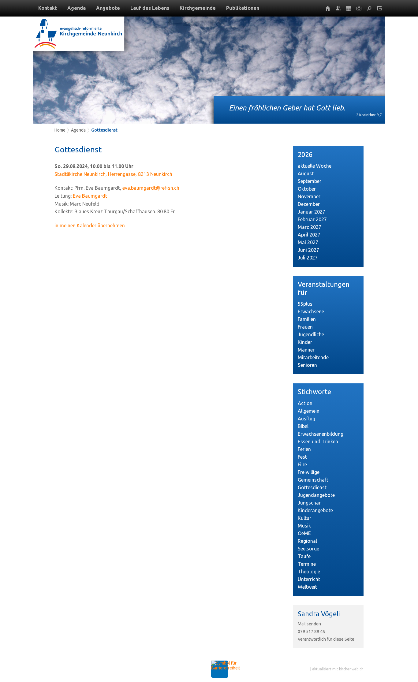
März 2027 (309, 227)
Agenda (78, 130)
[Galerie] (359, 8)
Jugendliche (311, 334)
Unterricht (309, 579)
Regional (307, 541)
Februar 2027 (312, 219)
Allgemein (308, 410)
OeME (304, 533)
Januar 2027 (311, 211)
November (309, 196)
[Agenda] (348, 8)
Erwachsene (311, 311)
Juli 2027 (308, 257)
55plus (305, 303)
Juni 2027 (308, 250)
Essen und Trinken (318, 441)
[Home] (328, 8)
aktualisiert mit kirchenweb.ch (338, 669)
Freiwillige (308, 472)
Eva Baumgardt (90, 196)
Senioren (307, 365)
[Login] (380, 8)
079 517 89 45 (311, 631)
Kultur (304, 518)
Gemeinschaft (313, 479)
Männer (306, 349)
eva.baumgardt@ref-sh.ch (150, 188)
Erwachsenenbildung (320, 433)
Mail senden (309, 623)
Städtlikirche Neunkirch (113, 174)
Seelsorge (308, 548)
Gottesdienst (104, 130)
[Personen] (338, 8)
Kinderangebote (315, 510)
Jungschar (309, 502)
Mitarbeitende (313, 357)
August (306, 173)
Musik (304, 525)
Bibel (303, 426)
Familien (307, 319)
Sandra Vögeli (319, 613)
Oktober (307, 188)
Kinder (305, 342)
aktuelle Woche (314, 165)
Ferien (304, 449)
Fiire (302, 464)
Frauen (305, 326)
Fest (302, 456)
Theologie (309, 571)
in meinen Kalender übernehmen (89, 225)
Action (305, 403)
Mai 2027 (308, 242)
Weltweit (307, 586)
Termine (307, 563)
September (309, 181)
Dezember (309, 204)
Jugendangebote (316, 495)
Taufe (304, 556)
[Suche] (369, 8)
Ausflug (306, 418)
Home (59, 130)
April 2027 (309, 234)
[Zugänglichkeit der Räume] (225, 667)
